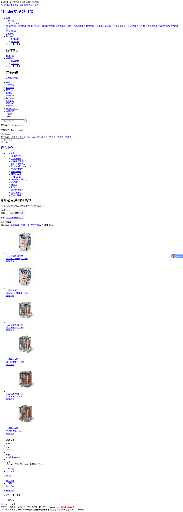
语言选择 (10, 111)
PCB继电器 (11, 26)
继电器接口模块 (34, 26)
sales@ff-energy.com (14, 217)
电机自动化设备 (18, 137)
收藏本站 (14, 5)
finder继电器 (11, 153)
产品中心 (10, 21)
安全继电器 (173, 26)
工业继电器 (21, 26)
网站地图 (5, 5)
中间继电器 (163, 26)
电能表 (139, 26)
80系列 (68, 137)
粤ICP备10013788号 (67, 507)
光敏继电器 (89, 26)
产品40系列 (42, 137)
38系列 (60, 137)
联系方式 (15, 61)
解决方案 (10, 56)
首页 (8, 18)
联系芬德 (10, 58)
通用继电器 (152, 26)
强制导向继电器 (48, 26)
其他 (145, 26)
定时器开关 (110, 26)
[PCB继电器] (7, 29)
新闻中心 (10, 36)
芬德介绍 (10, 34)
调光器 (133, 26)
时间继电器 (100, 26)
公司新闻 (15, 39)
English (35, 5)
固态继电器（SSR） (64, 26)
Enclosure (31, 137)
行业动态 (15, 42)
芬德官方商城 (12, 78)
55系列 (52, 137)
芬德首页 (15, 225)
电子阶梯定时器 (122, 26)
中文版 (9, 114)
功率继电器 (79, 26)
